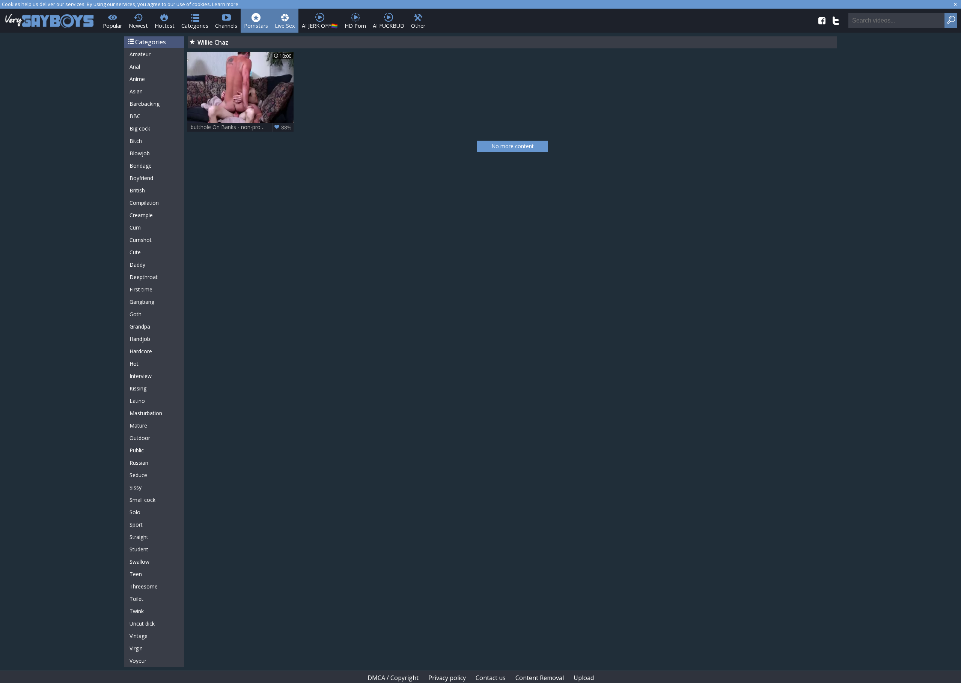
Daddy (137, 264)
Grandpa (140, 326)
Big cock (140, 128)
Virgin (136, 648)
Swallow (139, 561)
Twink (137, 611)
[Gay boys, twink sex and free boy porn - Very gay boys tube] (49, 19)
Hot (134, 363)
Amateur (140, 54)
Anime (137, 79)
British (137, 190)
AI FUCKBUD (388, 25)
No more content (512, 146)
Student (139, 549)
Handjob (140, 338)
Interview (141, 376)
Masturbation (146, 413)
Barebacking (145, 103)
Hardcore (141, 351)
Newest (138, 25)
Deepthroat (144, 277)
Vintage (139, 635)
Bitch (136, 140)
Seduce (138, 475)
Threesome (144, 586)
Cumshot (141, 239)
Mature (138, 425)
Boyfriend (141, 178)
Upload (584, 678)
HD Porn (355, 25)
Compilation (144, 202)
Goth (136, 314)
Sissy (136, 487)
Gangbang (142, 301)
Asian (136, 91)
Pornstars (256, 25)
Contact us (491, 678)
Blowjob (140, 153)
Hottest (165, 25)
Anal (135, 66)
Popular (112, 25)
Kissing (138, 388)
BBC (135, 116)
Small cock (142, 499)
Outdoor (140, 437)
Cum (135, 227)
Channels (226, 25)
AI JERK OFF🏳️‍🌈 (320, 25)
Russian (139, 462)
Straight (139, 536)
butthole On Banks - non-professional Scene (242, 127)
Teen (136, 574)
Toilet (136, 598)
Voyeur (138, 660)
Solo (135, 512)
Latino (137, 400)
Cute (135, 252)
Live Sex (285, 25)
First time (141, 289)
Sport (136, 524)
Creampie (141, 215)
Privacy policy (447, 678)
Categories (194, 25)
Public (137, 450)
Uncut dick (142, 623)
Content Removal (539, 678)
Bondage (141, 165)
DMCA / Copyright (393, 678)
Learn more (225, 4)
